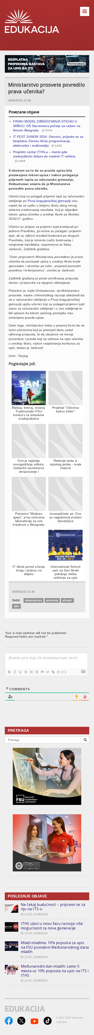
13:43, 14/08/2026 (34, 933)
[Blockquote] (42, 672)
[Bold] (9, 672)
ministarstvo (33, 600)
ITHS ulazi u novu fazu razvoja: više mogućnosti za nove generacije (52, 926)
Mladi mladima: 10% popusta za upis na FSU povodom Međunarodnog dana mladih (55, 947)
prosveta (52, 600)
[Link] (53, 672)
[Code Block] (47, 672)
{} (58, 672)
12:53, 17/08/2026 (34, 914)
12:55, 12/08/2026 (34, 957)
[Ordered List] (31, 672)
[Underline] (20, 672)
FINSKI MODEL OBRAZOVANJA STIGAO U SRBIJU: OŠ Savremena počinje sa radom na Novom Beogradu (46, 125)
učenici (67, 600)
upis (16, 606)
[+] (63, 672)
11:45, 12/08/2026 (34, 980)
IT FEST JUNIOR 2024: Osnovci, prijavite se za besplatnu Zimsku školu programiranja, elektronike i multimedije (48, 141)
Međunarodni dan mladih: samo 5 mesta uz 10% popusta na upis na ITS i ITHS (55, 971)
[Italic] (14, 672)
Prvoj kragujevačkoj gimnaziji (49, 201)
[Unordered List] (36, 672)
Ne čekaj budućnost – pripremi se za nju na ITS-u (53, 907)
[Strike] (25, 672)
